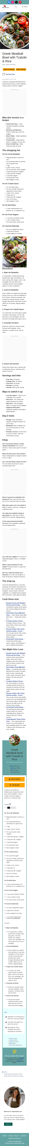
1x (8, 807)
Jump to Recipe (8, 69)
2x (11, 807)
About (5, 1136)
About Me (8, 1124)
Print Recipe (21, 69)
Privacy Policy (14, 1136)
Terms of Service (14, 1138)
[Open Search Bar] (16, 6)
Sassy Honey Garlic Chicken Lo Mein (13, 1074)
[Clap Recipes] (6, 6)
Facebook (21, 1058)
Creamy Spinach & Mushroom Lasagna (13, 1076)
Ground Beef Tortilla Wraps (14, 639)
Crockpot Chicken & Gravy (14, 621)
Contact (23, 1136)
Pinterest (19, 1061)
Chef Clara (11, 74)
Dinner (5, 1072)
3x (14, 807)
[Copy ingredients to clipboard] (10, 804)
